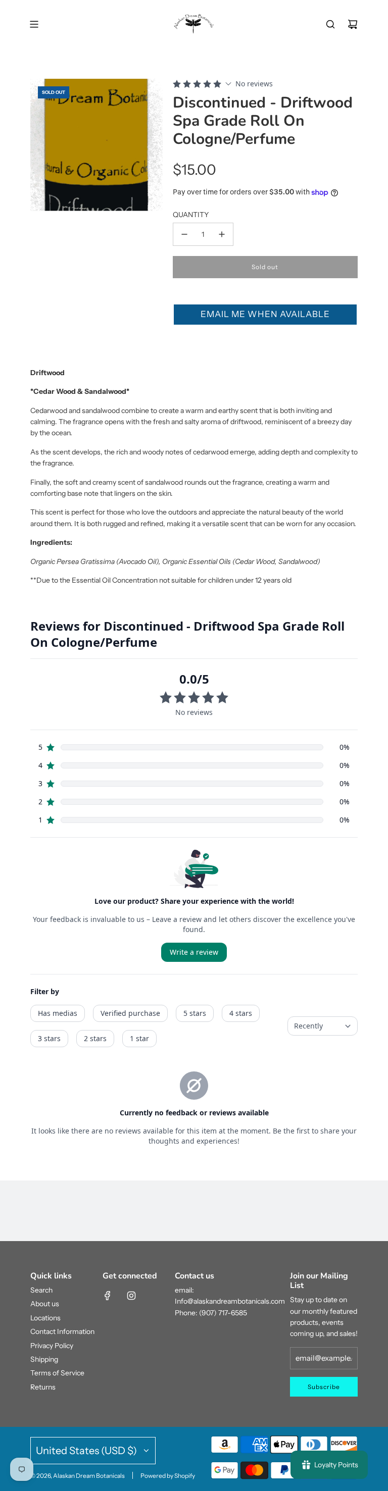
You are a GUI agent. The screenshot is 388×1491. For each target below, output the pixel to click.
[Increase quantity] (222, 234)
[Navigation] (34, 24)
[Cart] (353, 24)
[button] (265, 314)
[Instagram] (131, 1295)
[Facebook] (107, 1295)
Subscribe (324, 1387)
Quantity (191, 214)
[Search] (330, 24)
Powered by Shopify (167, 1475)
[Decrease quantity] (184, 234)
